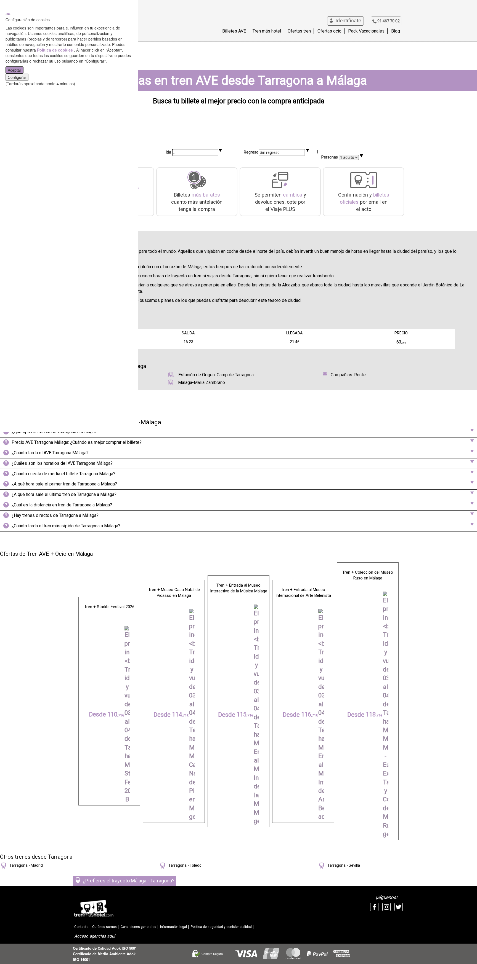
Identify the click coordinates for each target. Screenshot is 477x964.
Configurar (17, 77)
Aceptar (14, 70)
